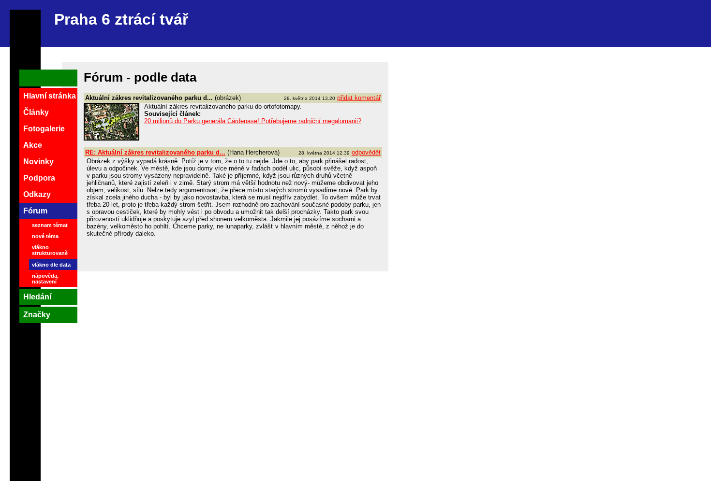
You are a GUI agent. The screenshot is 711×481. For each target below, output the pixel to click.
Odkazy (37, 194)
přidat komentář (359, 97)
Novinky (38, 161)
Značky (36, 315)
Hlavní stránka (49, 96)
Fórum (35, 211)
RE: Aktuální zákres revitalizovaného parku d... (155, 152)
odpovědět (366, 152)
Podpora (39, 178)
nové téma (45, 236)
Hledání (37, 297)
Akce (32, 145)
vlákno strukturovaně (50, 250)
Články (36, 112)
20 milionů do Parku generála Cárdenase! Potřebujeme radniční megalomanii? (252, 121)
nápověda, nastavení (45, 278)
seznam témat (50, 225)
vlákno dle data (51, 265)
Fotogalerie (44, 129)
